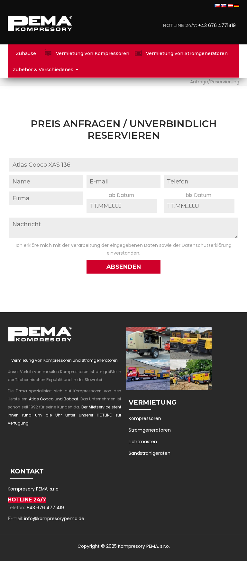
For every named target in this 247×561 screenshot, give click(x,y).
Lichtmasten (143, 441)
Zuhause (26, 53)
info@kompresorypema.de (54, 518)
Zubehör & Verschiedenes (43, 69)
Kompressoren (145, 418)
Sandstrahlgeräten (149, 453)
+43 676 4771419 (218, 25)
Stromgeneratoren (150, 430)
